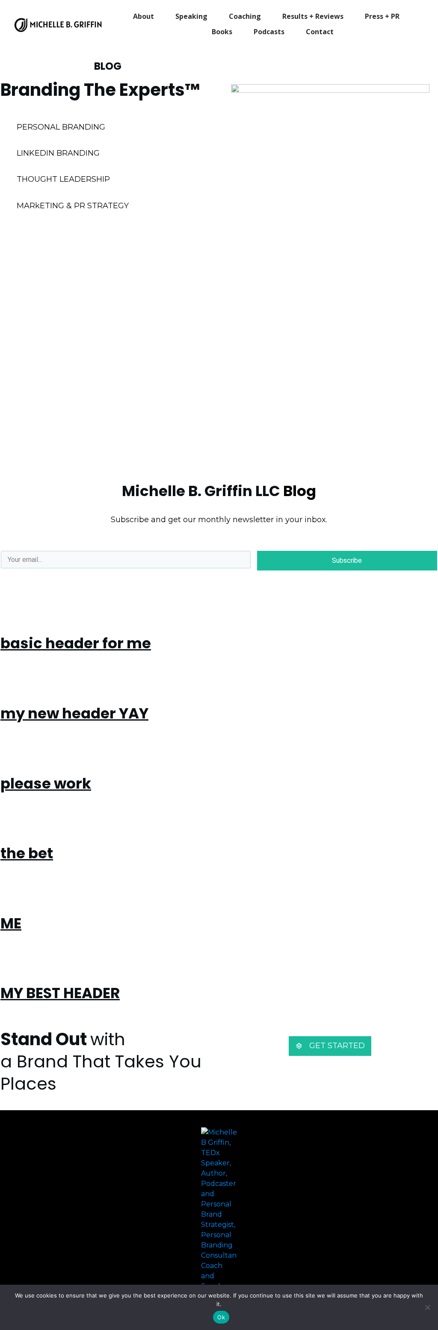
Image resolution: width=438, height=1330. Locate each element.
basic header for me (75, 643)
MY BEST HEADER (60, 993)
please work (45, 783)
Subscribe (347, 560)
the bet (26, 853)
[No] (427, 1307)
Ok (221, 1317)
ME (10, 923)
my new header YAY (74, 713)
